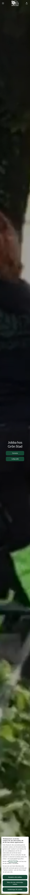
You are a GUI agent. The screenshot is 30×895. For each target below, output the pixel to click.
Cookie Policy (13, 861)
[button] (26, 3)
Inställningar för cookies (15, 889)
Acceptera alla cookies (15, 877)
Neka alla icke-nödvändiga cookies (15, 883)
